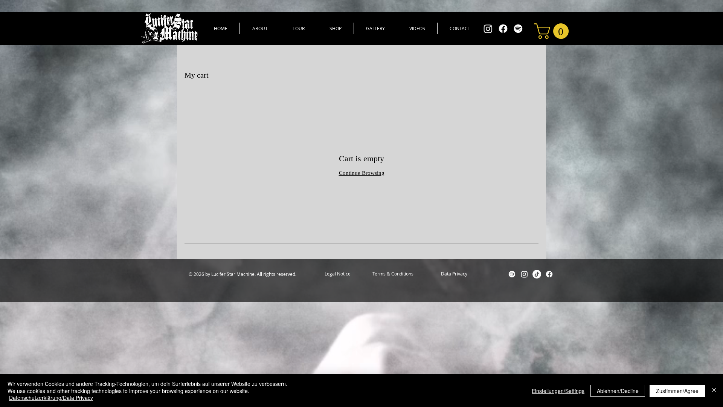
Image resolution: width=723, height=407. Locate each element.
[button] (553, 31)
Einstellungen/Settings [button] (558, 391)
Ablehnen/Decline (618, 391)
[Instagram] (488, 28)
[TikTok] (536, 274)
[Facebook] (503, 28)
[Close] (713, 390)
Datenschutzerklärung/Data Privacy (51, 397)
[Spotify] (518, 28)
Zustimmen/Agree (677, 391)
